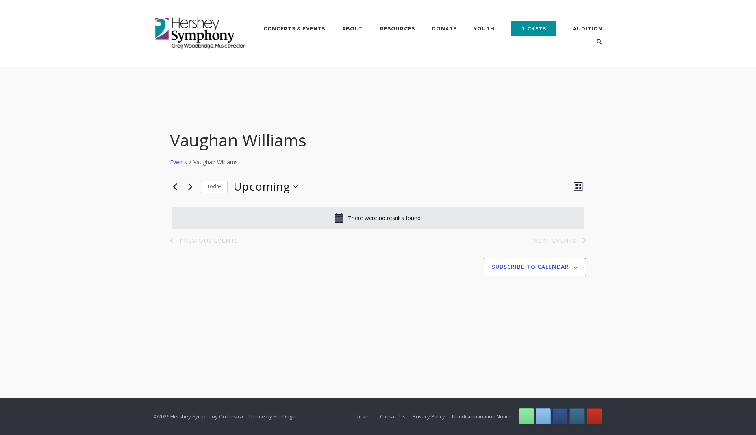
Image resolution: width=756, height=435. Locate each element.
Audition (587, 28)
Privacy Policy (429, 416)
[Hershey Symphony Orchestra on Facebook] (560, 416)
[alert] (378, 218)
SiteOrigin (284, 416)
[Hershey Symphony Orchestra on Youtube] (594, 416)
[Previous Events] (175, 186)
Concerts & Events (294, 28)
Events (178, 162)
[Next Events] (190, 186)
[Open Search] (599, 42)
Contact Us (393, 416)
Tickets (533, 28)
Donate (444, 28)
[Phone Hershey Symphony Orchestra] (526, 416)
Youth (484, 28)
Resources (397, 28)
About (352, 28)
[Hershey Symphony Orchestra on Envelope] (543, 416)
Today (214, 186)
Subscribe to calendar (530, 266)
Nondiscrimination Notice (481, 416)
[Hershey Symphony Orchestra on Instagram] (577, 416)
